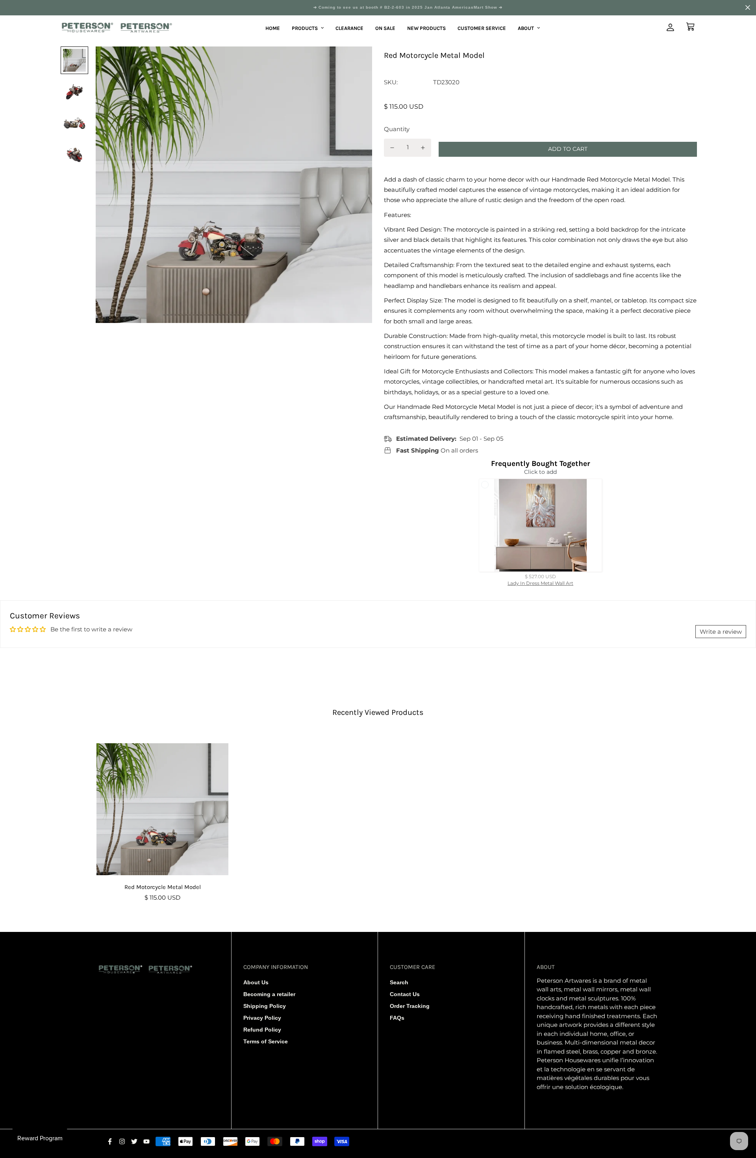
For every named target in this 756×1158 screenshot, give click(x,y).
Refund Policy (262, 1029)
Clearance (349, 28)
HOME (272, 28)
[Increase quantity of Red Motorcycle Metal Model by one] (423, 148)
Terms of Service (265, 1041)
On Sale (385, 28)
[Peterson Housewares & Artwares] (117, 28)
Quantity (397, 129)
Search (399, 982)
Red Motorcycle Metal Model (162, 887)
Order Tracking (410, 1006)
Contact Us (405, 994)
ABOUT (526, 28)
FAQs (397, 1018)
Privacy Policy (262, 1018)
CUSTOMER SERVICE (482, 28)
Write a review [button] (721, 631)
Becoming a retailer (269, 994)
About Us (256, 982)
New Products (426, 28)
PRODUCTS (305, 28)
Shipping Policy (264, 1006)
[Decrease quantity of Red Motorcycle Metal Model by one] (392, 148)
